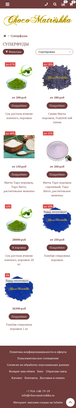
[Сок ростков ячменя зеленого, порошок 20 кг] (19, 219)
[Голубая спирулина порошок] (57, 219)
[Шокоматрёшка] (38, 20)
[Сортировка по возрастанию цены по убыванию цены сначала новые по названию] (54, 52)
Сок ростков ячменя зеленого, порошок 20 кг (19, 260)
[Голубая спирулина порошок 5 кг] (19, 288)
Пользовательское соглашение (38, 358)
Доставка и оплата (52, 378)
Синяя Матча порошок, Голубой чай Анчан (57, 118)
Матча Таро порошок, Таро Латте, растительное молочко (19, 187)
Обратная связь (56, 371)
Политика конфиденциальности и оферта (38, 352)
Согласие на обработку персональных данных (38, 365)
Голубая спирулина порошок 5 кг (19, 327)
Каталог (16, 378)
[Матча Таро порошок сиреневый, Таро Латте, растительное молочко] (57, 146)
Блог (40, 371)
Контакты (31, 378)
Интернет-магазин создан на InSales (38, 402)
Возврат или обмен (22, 371)
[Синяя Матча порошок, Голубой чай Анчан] (57, 77)
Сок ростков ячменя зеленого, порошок (19, 116)
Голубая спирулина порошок (57, 258)
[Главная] (5, 36)
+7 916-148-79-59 (38, 391)
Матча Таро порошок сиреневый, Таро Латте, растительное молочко (57, 189)
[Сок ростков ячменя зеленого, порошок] (19, 77)
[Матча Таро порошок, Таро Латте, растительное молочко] (19, 146)
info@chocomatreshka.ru (38, 395)
